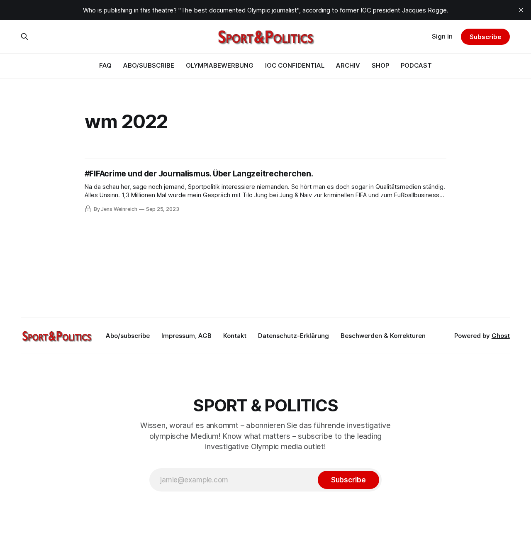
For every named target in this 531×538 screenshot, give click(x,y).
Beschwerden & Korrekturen (383, 336)
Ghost (501, 336)
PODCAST (416, 65)
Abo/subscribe (128, 336)
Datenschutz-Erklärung (293, 336)
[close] (521, 10)
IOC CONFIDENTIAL (294, 65)
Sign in (442, 36)
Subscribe (485, 37)
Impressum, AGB (186, 336)
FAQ (105, 65)
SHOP (380, 65)
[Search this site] (24, 36)
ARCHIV (348, 65)
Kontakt (234, 336)
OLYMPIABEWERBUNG (219, 65)
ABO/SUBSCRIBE (148, 65)
